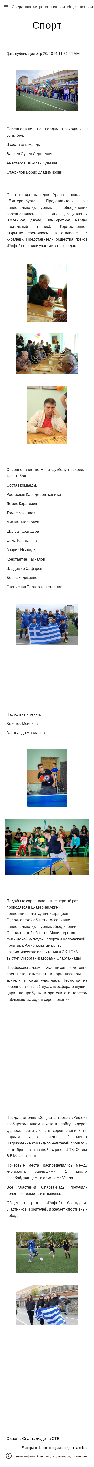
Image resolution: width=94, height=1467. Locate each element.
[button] (6, 6)
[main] (47, 25)
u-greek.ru (80, 1448)
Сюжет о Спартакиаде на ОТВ (33, 1438)
